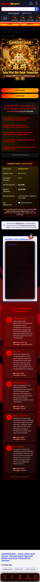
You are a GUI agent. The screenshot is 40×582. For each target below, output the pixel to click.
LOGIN (10, 24)
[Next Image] (38, 58)
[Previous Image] (1, 58)
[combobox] (18, 9)
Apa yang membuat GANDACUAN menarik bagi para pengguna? (16, 119)
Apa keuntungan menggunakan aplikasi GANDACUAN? (19, 141)
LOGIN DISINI (20, 96)
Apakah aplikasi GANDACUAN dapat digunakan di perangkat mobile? (17, 133)
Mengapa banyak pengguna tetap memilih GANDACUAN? (20, 148)
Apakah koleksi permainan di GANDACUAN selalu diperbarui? (16, 126)
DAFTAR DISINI (20, 90)
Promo (5, 578)
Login (12, 578)
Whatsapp (28, 578)
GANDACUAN (12, 244)
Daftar (20, 578)
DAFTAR (30, 24)
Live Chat (35, 578)
